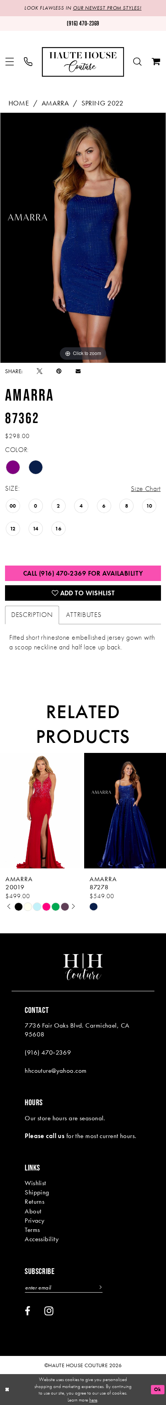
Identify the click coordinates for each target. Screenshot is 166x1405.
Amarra (55, 103)
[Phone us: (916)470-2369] (28, 62)
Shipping (37, 1192)
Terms (32, 1229)
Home (18, 103)
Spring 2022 (102, 103)
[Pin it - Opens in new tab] (58, 371)
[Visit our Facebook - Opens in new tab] (27, 1311)
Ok (157, 1389)
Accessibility (42, 1239)
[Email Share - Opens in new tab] (78, 371)
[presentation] (41, 811)
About (33, 1211)
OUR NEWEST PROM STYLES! (107, 8)
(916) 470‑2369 (48, 1052)
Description (32, 614)
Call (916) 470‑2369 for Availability (83, 573)
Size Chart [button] (146, 488)
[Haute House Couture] (83, 62)
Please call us (44, 1135)
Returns (34, 1201)
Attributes (84, 614)
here (93, 1400)
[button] (9, 62)
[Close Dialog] (7, 1389)
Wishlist (35, 1183)
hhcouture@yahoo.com (55, 1070)
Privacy (34, 1220)
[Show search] (138, 62)
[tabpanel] (83, 238)
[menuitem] (9, 62)
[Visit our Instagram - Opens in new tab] (49, 1311)
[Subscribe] (99, 1288)
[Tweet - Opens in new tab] (39, 371)
